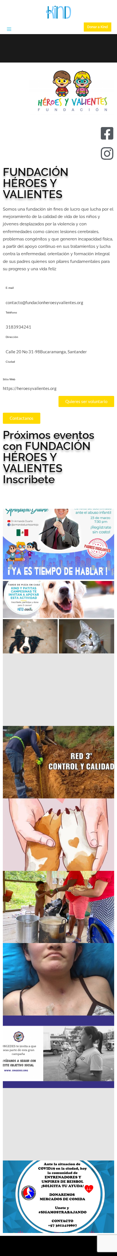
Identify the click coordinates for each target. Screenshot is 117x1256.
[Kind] (58, 12)
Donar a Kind (97, 27)
